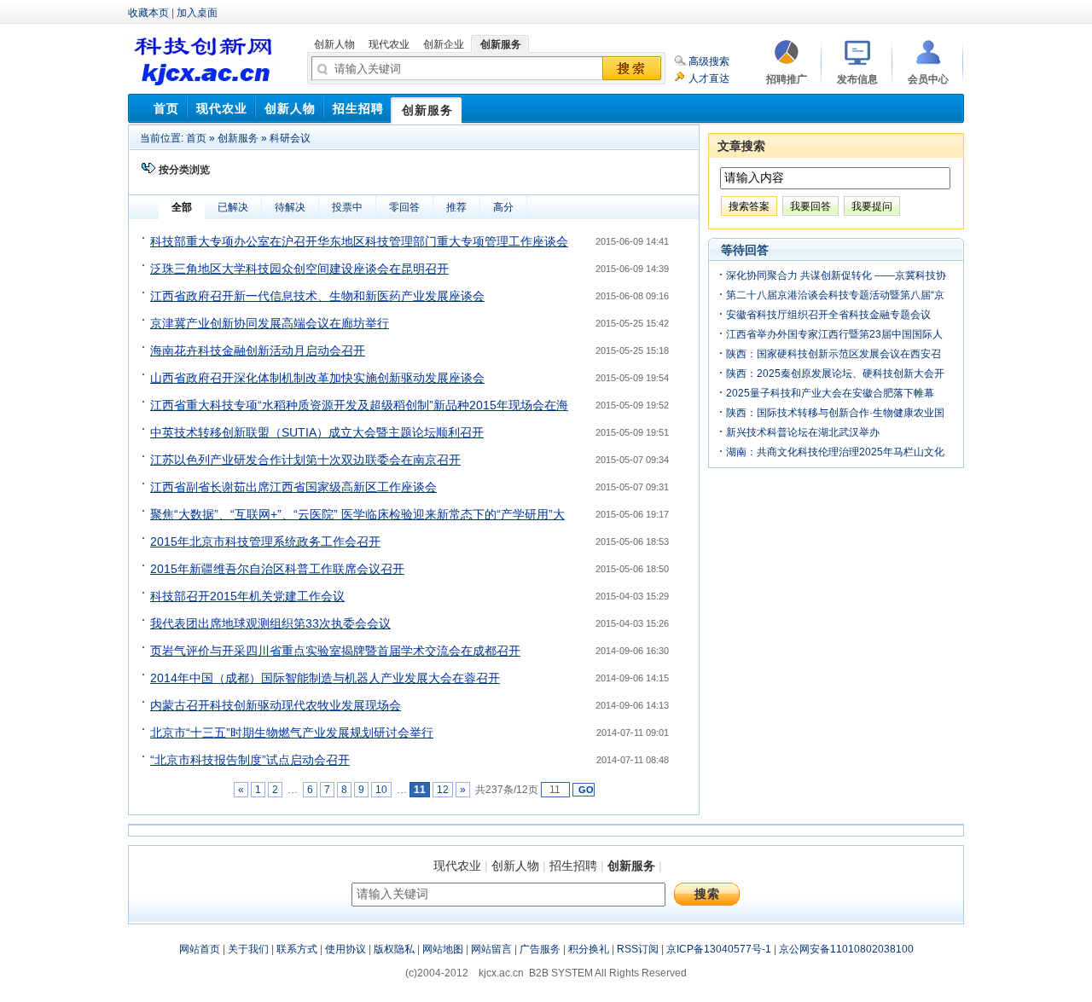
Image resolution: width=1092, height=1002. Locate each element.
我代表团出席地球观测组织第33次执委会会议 (270, 623)
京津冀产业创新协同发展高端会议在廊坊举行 (269, 323)
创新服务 (238, 138)
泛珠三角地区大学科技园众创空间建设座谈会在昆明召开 (299, 268)
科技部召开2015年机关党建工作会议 (247, 596)
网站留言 (491, 949)
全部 (181, 207)
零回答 (404, 207)
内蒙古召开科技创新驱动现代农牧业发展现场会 (275, 705)
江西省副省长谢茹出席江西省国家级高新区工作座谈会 (293, 487)
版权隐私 (394, 949)
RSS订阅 (638, 949)
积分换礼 (588, 949)
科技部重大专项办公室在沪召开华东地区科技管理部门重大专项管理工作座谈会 (359, 241)
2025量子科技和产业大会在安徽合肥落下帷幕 (830, 393)
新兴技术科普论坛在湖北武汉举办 (803, 432)
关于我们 (248, 949)
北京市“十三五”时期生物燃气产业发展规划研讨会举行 (291, 732)
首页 (196, 138)
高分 (503, 207)
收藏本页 (148, 13)
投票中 (347, 207)
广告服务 (540, 949)
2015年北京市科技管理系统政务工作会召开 (265, 541)
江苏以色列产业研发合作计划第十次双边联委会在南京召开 (305, 459)
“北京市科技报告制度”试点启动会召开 (250, 760)
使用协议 (345, 949)
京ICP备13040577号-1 (718, 949)
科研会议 (290, 138)
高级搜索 (708, 61)
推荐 (456, 207)
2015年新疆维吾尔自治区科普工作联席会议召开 (277, 569)
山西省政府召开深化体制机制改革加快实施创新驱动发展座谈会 (317, 378)
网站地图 (442, 949)
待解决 (290, 207)
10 (381, 790)
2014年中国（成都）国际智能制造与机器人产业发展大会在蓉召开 (325, 678)
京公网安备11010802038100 (846, 949)
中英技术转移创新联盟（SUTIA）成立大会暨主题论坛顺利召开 (317, 432)
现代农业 (457, 865)
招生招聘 (573, 865)
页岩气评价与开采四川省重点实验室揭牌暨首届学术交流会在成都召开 (335, 650)
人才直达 (708, 78)
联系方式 (296, 949)
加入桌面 (197, 13)
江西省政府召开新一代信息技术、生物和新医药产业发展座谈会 (317, 296)
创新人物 (515, 865)
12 (442, 790)
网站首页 (199, 949)
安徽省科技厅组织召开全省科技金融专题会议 (828, 315)
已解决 (233, 207)
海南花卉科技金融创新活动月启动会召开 (257, 350)
